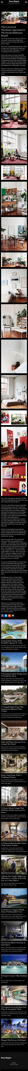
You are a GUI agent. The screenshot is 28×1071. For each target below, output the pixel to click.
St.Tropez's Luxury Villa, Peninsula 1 (14, 977)
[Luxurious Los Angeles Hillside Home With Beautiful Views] (14, 898)
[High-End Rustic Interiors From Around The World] (14, 730)
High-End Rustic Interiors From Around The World (13, 743)
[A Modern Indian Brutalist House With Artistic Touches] (14, 831)
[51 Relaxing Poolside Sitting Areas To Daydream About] (14, 662)
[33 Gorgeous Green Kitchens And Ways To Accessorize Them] (14, 995)
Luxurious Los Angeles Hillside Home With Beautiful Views (12, 911)
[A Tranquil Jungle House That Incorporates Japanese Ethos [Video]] (14, 695)
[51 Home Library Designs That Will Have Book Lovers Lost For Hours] (14, 796)
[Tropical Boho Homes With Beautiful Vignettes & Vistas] (14, 629)
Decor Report (14, 1)
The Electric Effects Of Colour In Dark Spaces (13, 944)
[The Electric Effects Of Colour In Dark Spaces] (14, 931)
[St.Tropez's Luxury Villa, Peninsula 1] (14, 964)
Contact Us (14, 1063)
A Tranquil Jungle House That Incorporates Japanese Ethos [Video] (12, 709)
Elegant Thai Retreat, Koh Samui (13, 1040)
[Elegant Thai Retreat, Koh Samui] (14, 1028)
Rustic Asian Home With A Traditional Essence (11, 776)
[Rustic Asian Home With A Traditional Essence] (14, 763)
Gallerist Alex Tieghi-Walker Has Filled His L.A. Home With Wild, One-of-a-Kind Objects (13, 878)
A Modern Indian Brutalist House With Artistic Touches (13, 844)
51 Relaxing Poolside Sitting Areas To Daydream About (14, 675)
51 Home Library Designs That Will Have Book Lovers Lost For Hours (13, 810)
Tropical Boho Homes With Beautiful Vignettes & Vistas (11, 642)
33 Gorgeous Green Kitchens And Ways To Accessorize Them (13, 1008)
